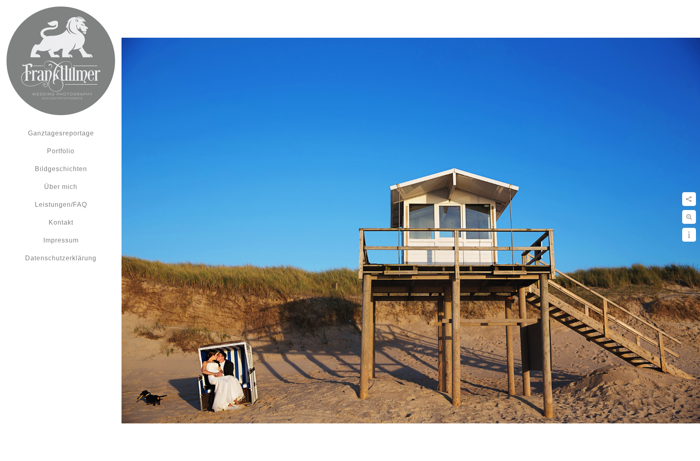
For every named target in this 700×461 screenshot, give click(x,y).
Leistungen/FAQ (61, 204)
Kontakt (61, 222)
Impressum (61, 240)
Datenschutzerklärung (60, 258)
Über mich (60, 186)
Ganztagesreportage (61, 133)
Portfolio (61, 151)
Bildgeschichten (61, 168)
